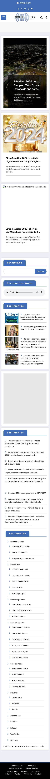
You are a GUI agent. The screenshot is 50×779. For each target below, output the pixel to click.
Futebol (13, 728)
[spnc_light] (46, 18)
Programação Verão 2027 (23, 558)
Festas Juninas (18, 616)
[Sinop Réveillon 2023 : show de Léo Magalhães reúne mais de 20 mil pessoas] (24, 187)
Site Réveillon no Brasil (21, 604)
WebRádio (14, 734)
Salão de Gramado (20, 581)
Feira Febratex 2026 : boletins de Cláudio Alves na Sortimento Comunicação (33, 317)
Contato (14, 740)
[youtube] (31, 9)
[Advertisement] (25, 398)
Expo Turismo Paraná (21, 575)
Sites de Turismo (17, 622)
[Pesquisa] (41, 18)
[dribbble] (25, 9)
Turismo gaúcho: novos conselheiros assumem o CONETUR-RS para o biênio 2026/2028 (22, 444)
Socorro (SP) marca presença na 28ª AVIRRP (27, 493)
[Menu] (3, 17)
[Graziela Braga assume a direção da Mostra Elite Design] (11, 332)
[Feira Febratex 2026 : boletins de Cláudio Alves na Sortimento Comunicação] (11, 320)
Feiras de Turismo (19, 633)
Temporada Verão (20, 651)
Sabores (15, 703)
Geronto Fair (17, 587)
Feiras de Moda (18, 680)
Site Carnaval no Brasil (22, 610)
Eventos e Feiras (17, 542)
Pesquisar (40, 271)
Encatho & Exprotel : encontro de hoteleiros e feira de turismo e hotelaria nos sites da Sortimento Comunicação (25, 519)
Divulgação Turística (21, 639)
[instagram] (28, 9)
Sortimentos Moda (20, 668)
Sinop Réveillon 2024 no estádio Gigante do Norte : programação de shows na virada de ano (22, 160)
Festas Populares (17, 600)
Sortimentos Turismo (21, 627)
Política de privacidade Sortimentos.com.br (23, 746)
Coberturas (15, 565)
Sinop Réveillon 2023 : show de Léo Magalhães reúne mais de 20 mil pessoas (22, 231)
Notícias (14, 722)
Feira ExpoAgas (18, 593)
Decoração (17, 697)
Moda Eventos (18, 674)
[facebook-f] (18, 9)
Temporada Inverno (20, 645)
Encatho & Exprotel (20, 569)
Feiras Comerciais (20, 552)
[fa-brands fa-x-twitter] (21, 9)
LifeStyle (13, 693)
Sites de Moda (16, 664)
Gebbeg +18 (15, 716)
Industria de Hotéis (20, 657)
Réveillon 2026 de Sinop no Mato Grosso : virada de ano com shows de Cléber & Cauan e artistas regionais (27, 85)
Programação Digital (21, 546)
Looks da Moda (18, 686)
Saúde (15, 709)
